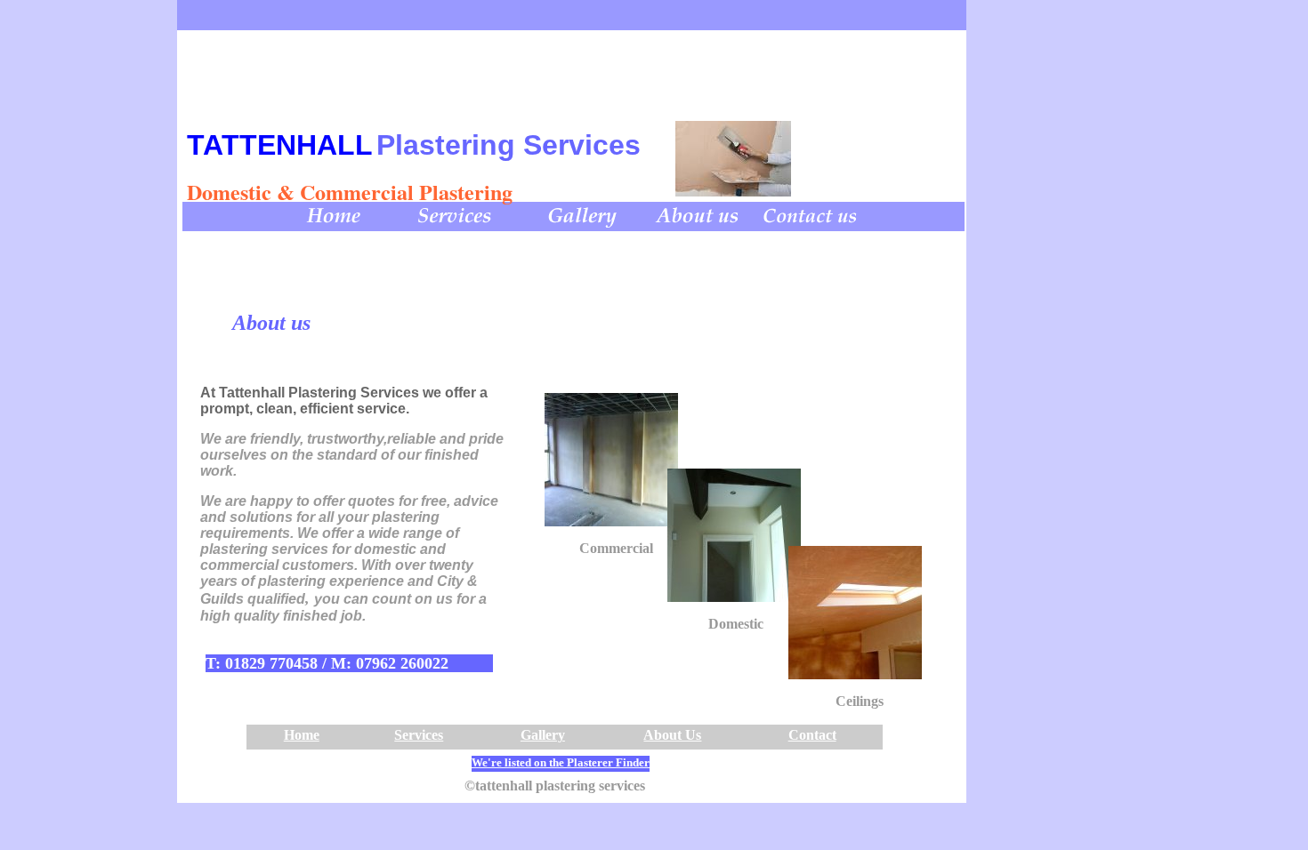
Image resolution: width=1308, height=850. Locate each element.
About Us (672, 734)
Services (418, 734)
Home (301, 734)
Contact (812, 734)
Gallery (543, 734)
